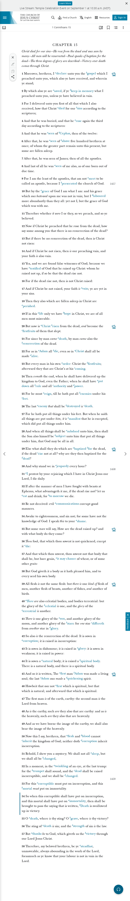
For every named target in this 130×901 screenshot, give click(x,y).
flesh (71, 736)
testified (35, 268)
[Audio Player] (118, 889)
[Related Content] (115, 27)
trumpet (38, 771)
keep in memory (82, 91)
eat (25, 496)
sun (62, 619)
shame (81, 521)
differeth (98, 623)
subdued (73, 431)
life (41, 314)
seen (51, 133)
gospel (91, 73)
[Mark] (13, 64)
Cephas (65, 133)
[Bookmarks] (108, 27)
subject (61, 436)
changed (49, 759)
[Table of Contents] (4, 27)
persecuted (69, 183)
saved (58, 91)
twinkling (61, 766)
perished (29, 306)
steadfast (87, 846)
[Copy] (13, 71)
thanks (36, 834)
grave (74, 818)
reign (47, 394)
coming (80, 369)
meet (92, 178)
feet (25, 399)
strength (79, 826)
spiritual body (90, 661)
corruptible (46, 784)
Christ (46, 326)
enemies (85, 394)
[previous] (4, 454)
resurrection (31, 344)
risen (55, 326)
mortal (27, 788)
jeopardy (63, 466)
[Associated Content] (114, 74)
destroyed (73, 406)
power (78, 386)
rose (79, 121)
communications (67, 504)
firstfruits (29, 331)
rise (40, 454)
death (63, 339)
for (90, 449)
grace (45, 191)
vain (85, 289)
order (66, 364)
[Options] (123, 27)
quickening (75, 679)
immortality (77, 801)
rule (38, 386)
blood (86, 736)
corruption (30, 641)
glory (54, 628)
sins (79, 108)
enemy (42, 406)
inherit (27, 741)
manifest (75, 419)
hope (67, 314)
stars (70, 623)
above (66, 141)
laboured (99, 196)
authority (59, 386)
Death (84, 806)
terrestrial (29, 611)
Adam (43, 351)
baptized (80, 449)
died (62, 108)
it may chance (66, 559)
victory (91, 834)
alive (34, 356)
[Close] (13, 57)
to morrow (56, 496)
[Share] (13, 76)
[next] (125, 454)
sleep (95, 754)
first (63, 674)
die (56, 351)
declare (61, 73)
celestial (50, 606)
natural (48, 661)
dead (26, 458)
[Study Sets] (101, 27)
